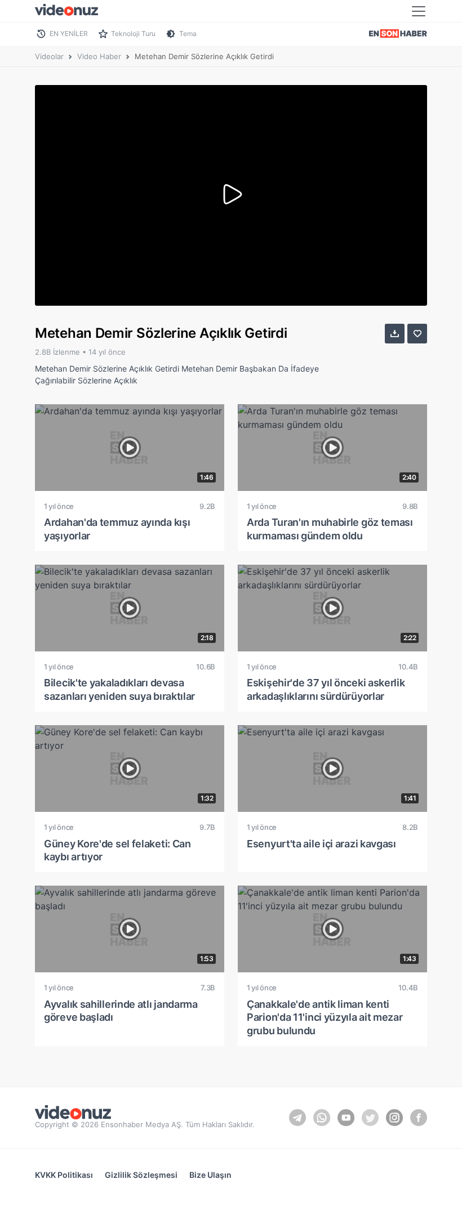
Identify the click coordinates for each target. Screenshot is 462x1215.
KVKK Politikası (64, 1175)
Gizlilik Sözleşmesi (141, 1175)
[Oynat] (231, 195)
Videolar (49, 56)
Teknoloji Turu (133, 33)
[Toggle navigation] (418, 11)
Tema (188, 33)
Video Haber (99, 56)
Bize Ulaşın (210, 1175)
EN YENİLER (69, 33)
